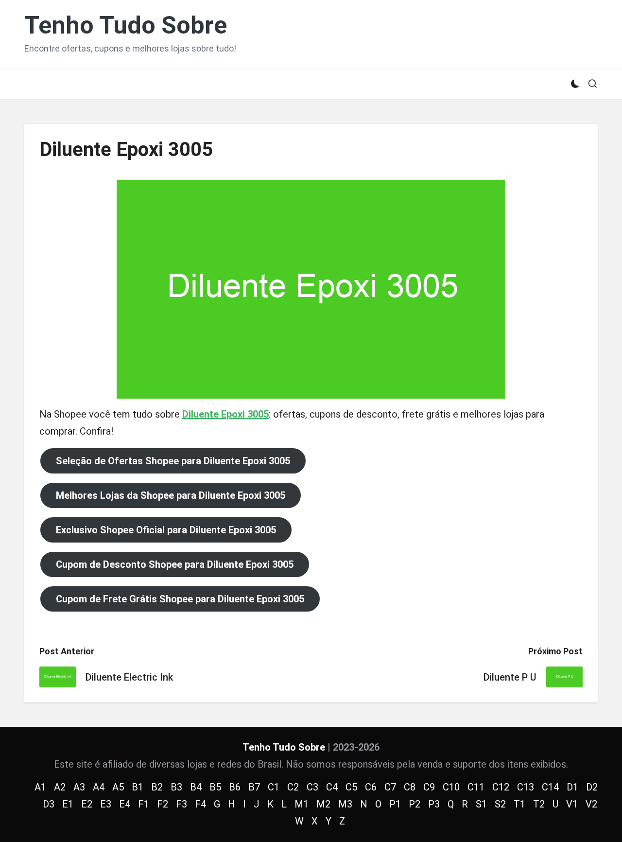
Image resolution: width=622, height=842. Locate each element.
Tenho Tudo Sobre (125, 25)
